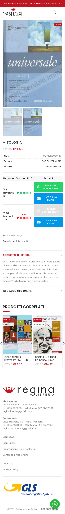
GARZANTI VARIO (52, 161)
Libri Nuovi (9, 442)
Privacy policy (11, 469)
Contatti (7, 463)
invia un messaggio (50, 187)
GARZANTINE (54, 166)
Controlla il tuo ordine (15, 454)
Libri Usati (22, 241)
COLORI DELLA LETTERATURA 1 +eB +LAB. (16, 360)
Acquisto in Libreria (16, 255)
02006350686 (49, 509)
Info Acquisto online (17, 291)
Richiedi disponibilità (50, 210)
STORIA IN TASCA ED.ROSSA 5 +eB (45, 358)
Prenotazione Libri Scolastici (19, 449)
